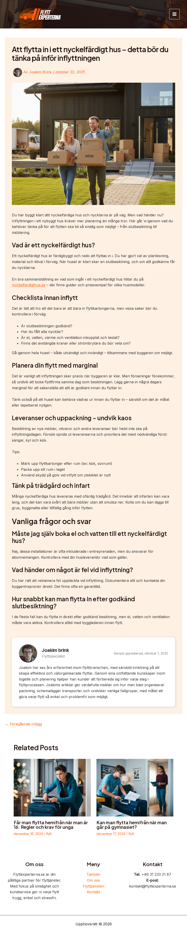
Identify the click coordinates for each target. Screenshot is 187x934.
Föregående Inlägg (23, 724)
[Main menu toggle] (174, 14)
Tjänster (93, 874)
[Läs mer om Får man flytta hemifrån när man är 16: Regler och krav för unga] (52, 787)
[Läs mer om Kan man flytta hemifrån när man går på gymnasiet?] (135, 787)
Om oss (93, 880)
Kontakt (93, 892)
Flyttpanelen (93, 886)
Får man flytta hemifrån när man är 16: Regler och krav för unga (51, 824)
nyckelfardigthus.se (28, 285)
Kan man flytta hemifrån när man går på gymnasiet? (131, 824)
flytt (49, 834)
